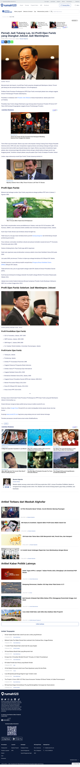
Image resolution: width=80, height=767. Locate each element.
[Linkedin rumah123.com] (15, 699)
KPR (12, 750)
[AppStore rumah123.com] (6, 739)
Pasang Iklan (66, 5)
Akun (78, 5)
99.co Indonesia (37, 747)
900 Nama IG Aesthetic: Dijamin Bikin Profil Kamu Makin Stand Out (43, 522)
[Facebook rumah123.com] (2, 699)
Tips (35, 11)
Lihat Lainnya (40, 624)
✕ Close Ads (75, 763)
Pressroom (3, 758)
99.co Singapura (37, 750)
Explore (58, 1)
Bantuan (77, 1)
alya (14, 665)
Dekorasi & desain (28, 11)
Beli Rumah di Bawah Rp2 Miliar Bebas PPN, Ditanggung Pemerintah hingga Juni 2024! (49, 599)
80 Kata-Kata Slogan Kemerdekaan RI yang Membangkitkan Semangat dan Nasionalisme (30, 685)
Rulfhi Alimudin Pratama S (35, 620)
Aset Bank (53, 1)
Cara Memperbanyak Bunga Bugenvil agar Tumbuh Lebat (21, 673)
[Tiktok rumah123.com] (19, 699)
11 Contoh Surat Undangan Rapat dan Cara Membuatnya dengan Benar (44, 550)
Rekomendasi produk (42, 11)
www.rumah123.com (12, 414)
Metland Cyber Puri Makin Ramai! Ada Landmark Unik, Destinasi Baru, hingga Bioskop (29, 640)
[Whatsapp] (12, 42)
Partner (2, 753)
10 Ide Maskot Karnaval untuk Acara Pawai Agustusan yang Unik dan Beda (25, 668)
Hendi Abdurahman (34, 579)
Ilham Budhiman (16, 637)
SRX (35, 753)
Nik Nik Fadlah (16, 648)
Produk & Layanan (5, 750)
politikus (6, 423)
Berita (63, 1)
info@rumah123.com (49, 747)
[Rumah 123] (8, 5)
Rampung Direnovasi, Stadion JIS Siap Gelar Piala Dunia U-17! (43, 584)
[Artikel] (7, 11)
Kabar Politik (11, 16)
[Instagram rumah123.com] (8, 699)
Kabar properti (18, 11)
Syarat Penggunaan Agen (26, 753)
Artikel (7, 16)
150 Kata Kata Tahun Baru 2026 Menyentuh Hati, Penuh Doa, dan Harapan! (47, 536)
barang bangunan (37, 235)
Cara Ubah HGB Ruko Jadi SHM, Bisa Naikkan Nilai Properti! (42, 612)
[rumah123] (40, 694)
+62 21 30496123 (49, 750)
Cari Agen (46, 1)
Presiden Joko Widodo (24, 97)
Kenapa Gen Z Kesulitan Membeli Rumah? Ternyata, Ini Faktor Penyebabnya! (26, 657)
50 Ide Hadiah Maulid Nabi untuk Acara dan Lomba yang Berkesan (23, 634)
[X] (5, 42)
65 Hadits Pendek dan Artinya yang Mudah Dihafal (19, 662)
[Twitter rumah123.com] (5, 699)
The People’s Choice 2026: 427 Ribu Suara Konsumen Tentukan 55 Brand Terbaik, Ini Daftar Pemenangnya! (35, 679)
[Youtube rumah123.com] (11, 699)
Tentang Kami (4, 747)
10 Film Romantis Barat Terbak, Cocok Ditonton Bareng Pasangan (42, 509)
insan (31, 592)
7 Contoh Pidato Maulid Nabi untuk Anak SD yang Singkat (21, 646)
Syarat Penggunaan (25, 750)
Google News (14, 408)
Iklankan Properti (15, 747)
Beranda (4, 16)
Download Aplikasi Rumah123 (9, 1)
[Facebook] (2, 42)
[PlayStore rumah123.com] (17, 739)
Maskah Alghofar (24, 38)
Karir (2, 755)
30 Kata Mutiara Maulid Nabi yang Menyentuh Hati (19, 651)
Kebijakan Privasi (24, 747)
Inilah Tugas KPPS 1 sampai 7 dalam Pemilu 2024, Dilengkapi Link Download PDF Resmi (49, 571)
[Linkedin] (9, 42)
